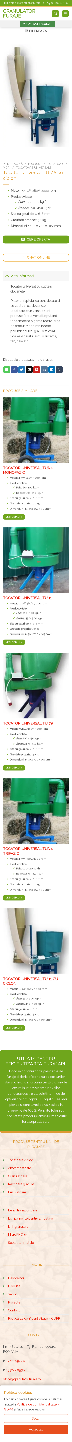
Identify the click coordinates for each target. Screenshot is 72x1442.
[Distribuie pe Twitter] (21, 369)
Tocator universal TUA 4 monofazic (28, 470)
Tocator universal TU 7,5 (28, 723)
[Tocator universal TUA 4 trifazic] (36, 811)
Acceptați (36, 1429)
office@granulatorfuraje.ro (22, 1379)
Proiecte (14, 1302)
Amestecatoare (19, 1168)
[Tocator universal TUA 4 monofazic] (36, 430)
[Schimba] (7, 275)
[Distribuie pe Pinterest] (36, 369)
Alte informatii (22, 276)
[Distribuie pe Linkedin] (51, 369)
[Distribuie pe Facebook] (14, 369)
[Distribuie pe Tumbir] (59, 369)
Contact (14, 1310)
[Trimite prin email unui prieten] (29, 369)
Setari (36, 1418)
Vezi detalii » (14, 516)
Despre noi (16, 1278)
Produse (34, 163)
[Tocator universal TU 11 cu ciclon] (36, 941)
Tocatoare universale (33, 167)
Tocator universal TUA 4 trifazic (28, 851)
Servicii (13, 1294)
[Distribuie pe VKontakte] (44, 369)
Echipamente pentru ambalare (30, 1218)
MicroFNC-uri (18, 1234)
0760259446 (15, 1361)
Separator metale (21, 1243)
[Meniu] (65, 13)
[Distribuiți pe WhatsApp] (6, 369)
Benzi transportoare (22, 1210)
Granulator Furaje (19, 13)
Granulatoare (17, 1176)
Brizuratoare (17, 1192)
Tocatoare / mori (20, 1160)
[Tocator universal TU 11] (36, 560)
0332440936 (15, 1370)
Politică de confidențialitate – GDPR (34, 1318)
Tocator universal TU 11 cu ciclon (30, 980)
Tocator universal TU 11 (27, 598)
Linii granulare (18, 1226)
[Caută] (55, 13)
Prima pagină (13, 163)
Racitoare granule (21, 1184)
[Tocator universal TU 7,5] (36, 685)
